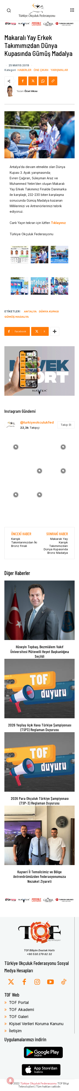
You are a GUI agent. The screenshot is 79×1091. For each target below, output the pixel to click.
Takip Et (66, 424)
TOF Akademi (21, 1009)
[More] (54, 331)
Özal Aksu (31, 91)
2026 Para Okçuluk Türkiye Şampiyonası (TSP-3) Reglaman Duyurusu (39, 801)
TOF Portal (19, 1002)
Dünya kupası (49, 311)
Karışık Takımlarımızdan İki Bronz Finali (24, 542)
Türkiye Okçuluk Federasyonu (38, 1083)
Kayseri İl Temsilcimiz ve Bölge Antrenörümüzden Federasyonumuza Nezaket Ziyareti (39, 876)
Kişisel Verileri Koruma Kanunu (36, 1023)
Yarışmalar (59, 70)
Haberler (24, 70)
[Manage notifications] (10, 1080)
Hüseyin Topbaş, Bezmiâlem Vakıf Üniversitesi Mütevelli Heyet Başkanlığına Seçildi (39, 651)
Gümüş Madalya (16, 317)
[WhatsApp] (42, 80)
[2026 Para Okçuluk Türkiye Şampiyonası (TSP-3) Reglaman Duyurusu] (39, 762)
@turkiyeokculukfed (37, 422)
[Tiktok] (63, 982)
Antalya (30, 311)
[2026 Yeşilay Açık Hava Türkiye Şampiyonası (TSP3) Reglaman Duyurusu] (39, 688)
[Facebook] (22, 80)
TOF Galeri (18, 1016)
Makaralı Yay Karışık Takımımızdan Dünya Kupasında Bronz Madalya (56, 545)
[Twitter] (11, 982)
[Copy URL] (52, 80)
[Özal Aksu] (10, 91)
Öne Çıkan (41, 70)
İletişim (15, 1030)
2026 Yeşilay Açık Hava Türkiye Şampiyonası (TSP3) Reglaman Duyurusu (39, 727)
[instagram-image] (15, 446)
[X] (32, 80)
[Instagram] (37, 982)
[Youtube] (50, 982)
